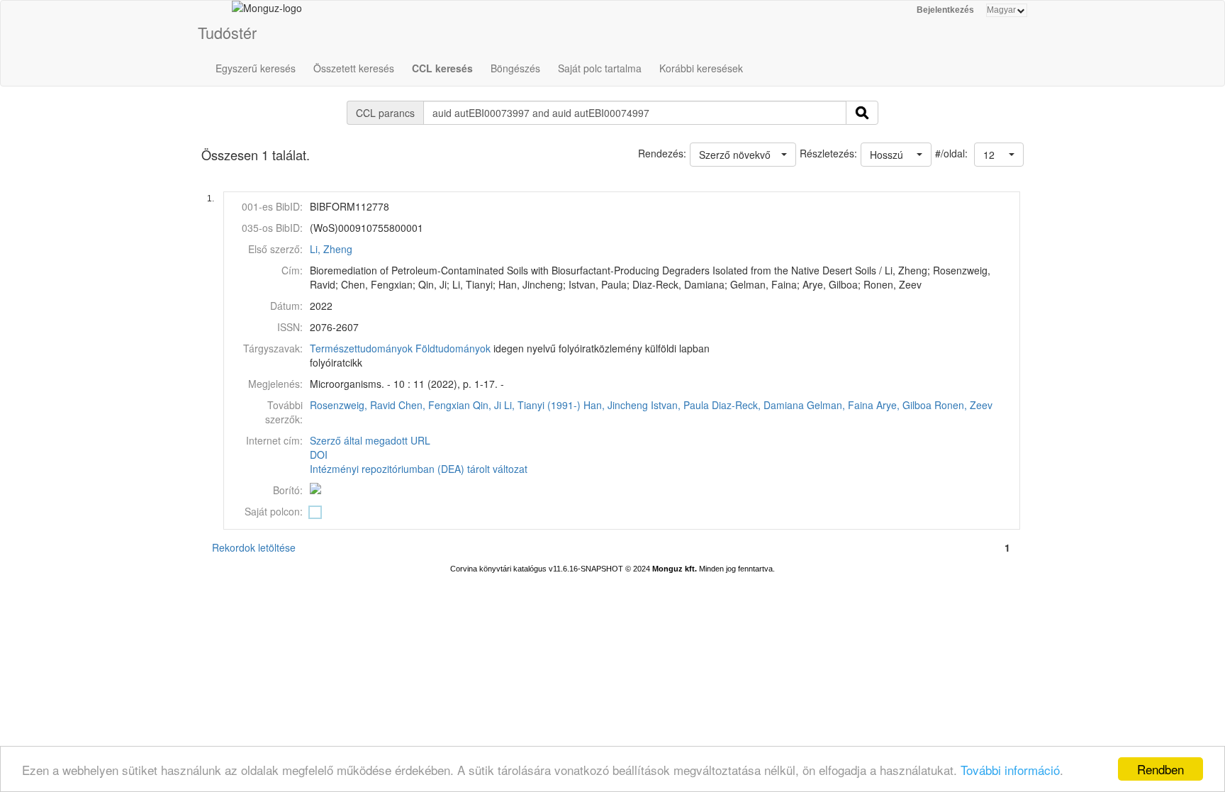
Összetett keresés (353, 68)
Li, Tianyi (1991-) (542, 405)
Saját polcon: (274, 511)
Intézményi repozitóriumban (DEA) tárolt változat (418, 469)
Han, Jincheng (615, 405)
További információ (1010, 770)
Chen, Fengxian (434, 405)
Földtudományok (453, 348)
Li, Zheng (331, 249)
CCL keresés (442, 68)
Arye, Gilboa (904, 405)
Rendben (1160, 769)
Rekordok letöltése (254, 547)
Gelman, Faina (840, 405)
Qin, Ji (487, 405)
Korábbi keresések (701, 68)
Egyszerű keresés (256, 68)
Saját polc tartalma (600, 68)
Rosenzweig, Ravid (353, 405)
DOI (319, 454)
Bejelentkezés (945, 10)
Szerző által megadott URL (370, 440)
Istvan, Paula (680, 405)
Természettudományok (361, 348)
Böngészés (515, 68)
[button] (999, 155)
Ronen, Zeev (963, 405)
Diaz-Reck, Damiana (758, 405)
